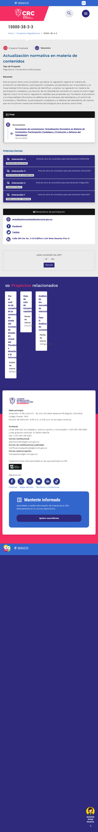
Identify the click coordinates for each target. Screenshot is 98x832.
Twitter (16, 232)
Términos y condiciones (47, 487)
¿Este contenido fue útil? (49, 255)
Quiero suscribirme (49, 518)
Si (46, 259)
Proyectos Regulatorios (28, 33)
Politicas (13, 487)
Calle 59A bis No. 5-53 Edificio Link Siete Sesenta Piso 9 (40, 238)
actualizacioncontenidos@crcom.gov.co (32, 219)
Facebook (17, 226)
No (52, 259)
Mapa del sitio (27, 487)
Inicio (10, 33)
